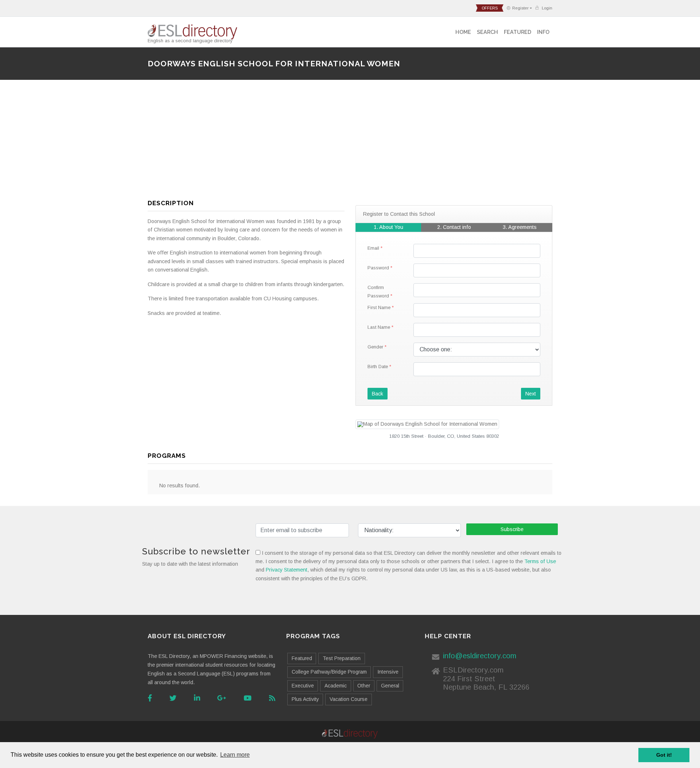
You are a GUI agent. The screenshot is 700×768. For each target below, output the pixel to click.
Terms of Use (540, 561)
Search (487, 32)
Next (530, 394)
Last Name (379, 327)
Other (363, 686)
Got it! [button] (664, 755)
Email (373, 248)
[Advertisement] (350, 142)
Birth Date (378, 366)
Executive (303, 686)
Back (377, 394)
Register (520, 8)
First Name (379, 307)
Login (546, 8)
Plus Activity (305, 699)
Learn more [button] (235, 755)
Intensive (387, 672)
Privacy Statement (286, 570)
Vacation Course (349, 699)
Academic (335, 686)
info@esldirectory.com (479, 656)
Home (463, 32)
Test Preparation (342, 658)
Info (543, 32)
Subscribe (512, 529)
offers (490, 8)
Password (378, 267)
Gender (375, 347)
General (390, 686)
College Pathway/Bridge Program (329, 672)
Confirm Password (378, 292)
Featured (517, 32)
